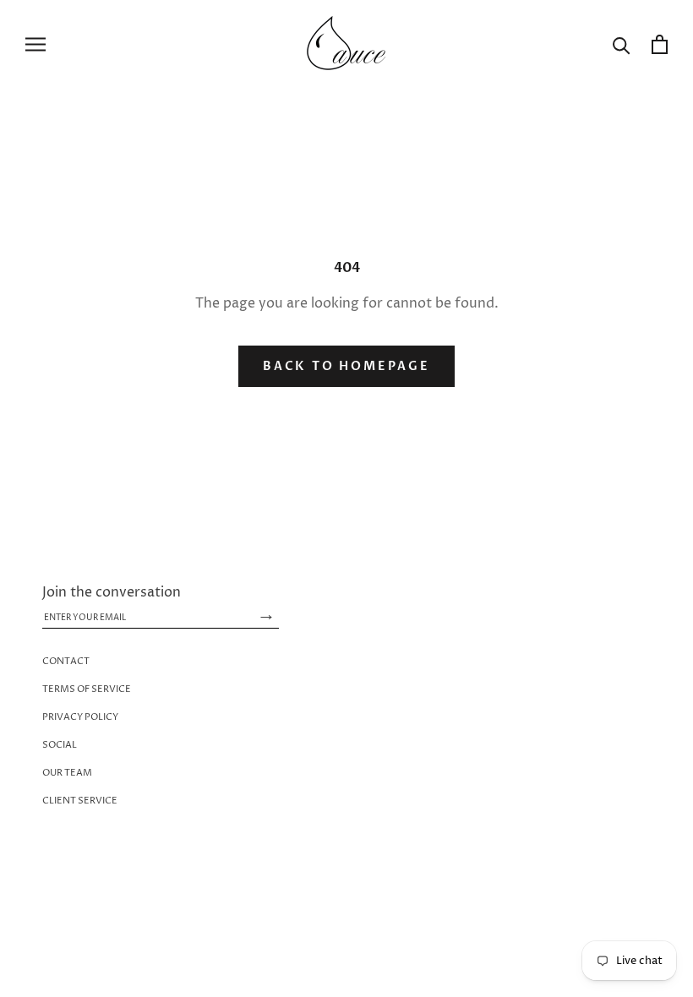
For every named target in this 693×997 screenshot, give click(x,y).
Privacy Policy (80, 717)
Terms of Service (86, 689)
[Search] (621, 44)
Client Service (79, 800)
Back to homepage (346, 366)
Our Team (67, 772)
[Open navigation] (35, 43)
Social (59, 744)
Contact (66, 661)
